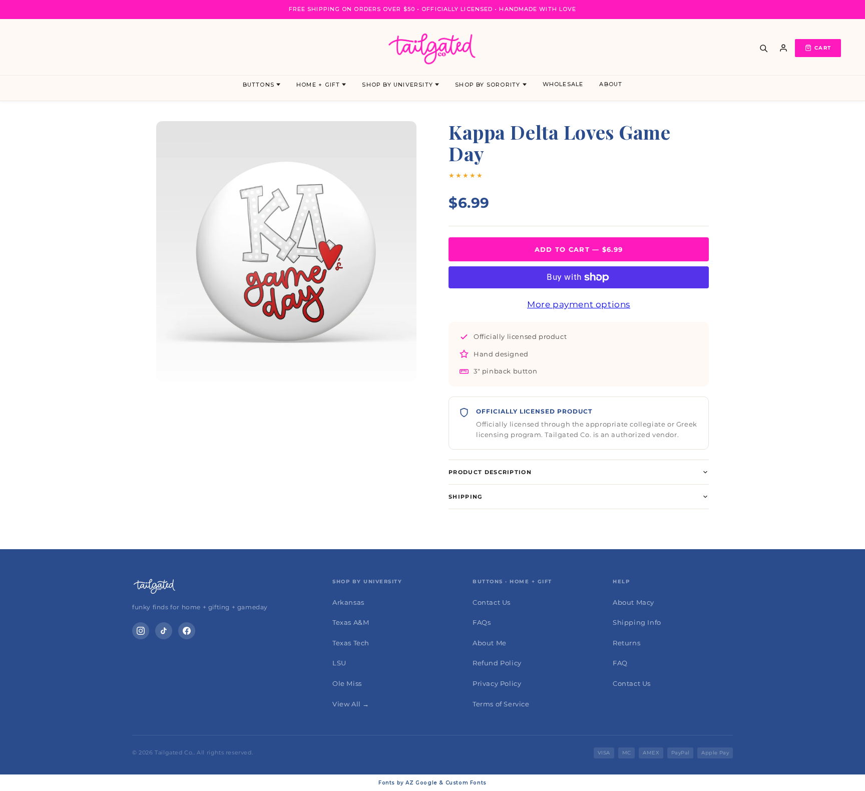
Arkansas (348, 602)
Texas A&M (350, 622)
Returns (626, 643)
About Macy (633, 602)
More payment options (578, 304)
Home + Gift (318, 84)
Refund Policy (497, 663)
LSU (339, 663)
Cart (822, 48)
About (610, 84)
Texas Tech (350, 643)
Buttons (258, 84)
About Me (490, 643)
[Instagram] (140, 630)
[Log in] (783, 48)
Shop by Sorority (487, 84)
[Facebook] (186, 630)
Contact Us (492, 602)
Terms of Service (501, 704)
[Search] (763, 48)
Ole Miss (347, 683)
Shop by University (397, 84)
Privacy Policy (497, 683)
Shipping (466, 496)
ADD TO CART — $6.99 (579, 249)
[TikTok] (163, 630)
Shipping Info (637, 622)
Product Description (490, 472)
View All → (350, 704)
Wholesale (563, 84)
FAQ (620, 663)
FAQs (482, 622)
